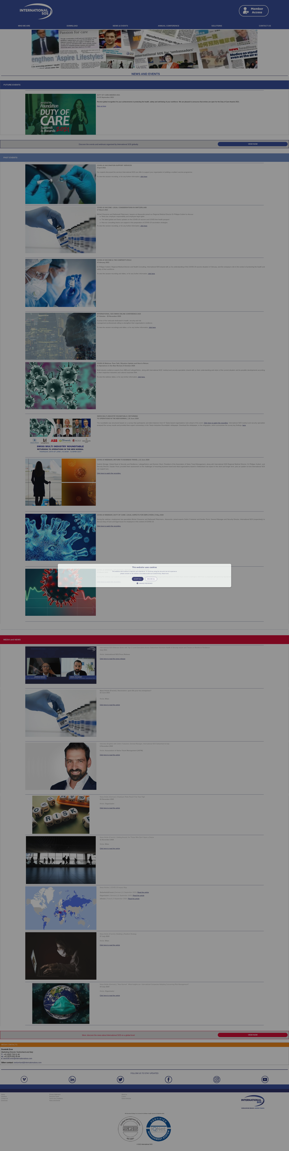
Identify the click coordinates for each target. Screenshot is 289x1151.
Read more (165, 573)
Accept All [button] (137, 579)
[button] (144, 575)
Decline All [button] (151, 579)
